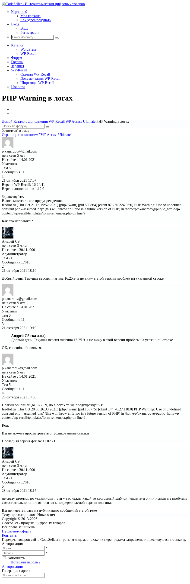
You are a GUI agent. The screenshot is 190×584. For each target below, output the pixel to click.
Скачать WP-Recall (35, 74)
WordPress (28, 49)
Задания (17, 66)
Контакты (9, 535)
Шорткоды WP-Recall (37, 83)
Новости (18, 87)
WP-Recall (28, 53)
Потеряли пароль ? (25, 562)
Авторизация (12, 567)
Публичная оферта (16, 531)
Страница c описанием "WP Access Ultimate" (37, 135)
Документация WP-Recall (40, 78)
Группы (17, 62)
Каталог (17, 45)
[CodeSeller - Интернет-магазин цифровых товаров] (43, 4)
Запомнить (16, 558)
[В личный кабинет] (7, 147)
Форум (16, 58)
